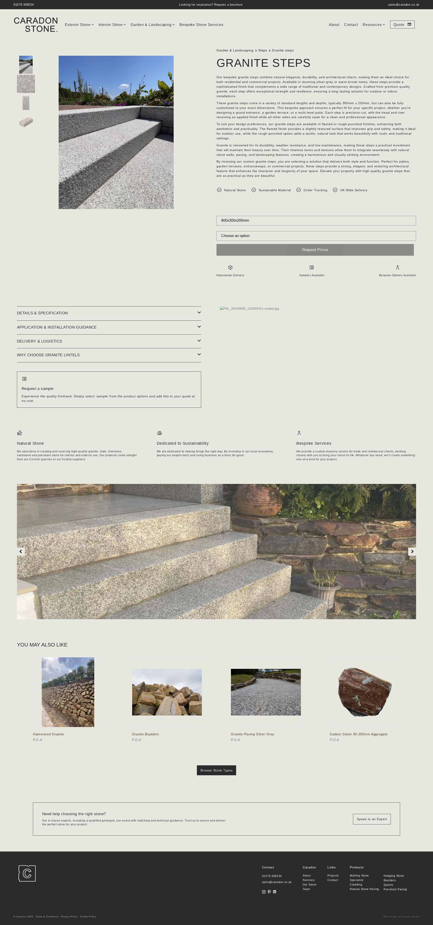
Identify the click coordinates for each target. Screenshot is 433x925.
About (334, 25)
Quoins (388, 885)
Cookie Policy (88, 916)
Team (306, 889)
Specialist (356, 880)
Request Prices (315, 250)
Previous (21, 552)
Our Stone (309, 884)
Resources (372, 25)
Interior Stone (111, 25)
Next (412, 552)
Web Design (390, 916)
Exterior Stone (78, 25)
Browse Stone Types (216, 770)
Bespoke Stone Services (201, 25)
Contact (351, 25)
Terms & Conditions (47, 916)
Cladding (356, 884)
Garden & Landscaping (151, 25)
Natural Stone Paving (364, 889)
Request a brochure (228, 4)
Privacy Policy (69, 916)
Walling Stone (359, 875)
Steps (262, 50)
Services (309, 880)
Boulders (390, 880)
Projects (333, 875)
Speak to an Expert (372, 819)
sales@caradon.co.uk (403, 4)
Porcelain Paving (395, 889)
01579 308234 (24, 4)
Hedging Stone (394, 875)
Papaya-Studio (410, 916)
